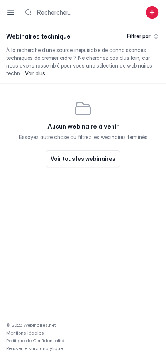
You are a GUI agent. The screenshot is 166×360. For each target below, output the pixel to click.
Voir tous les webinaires (83, 158)
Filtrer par (139, 36)
